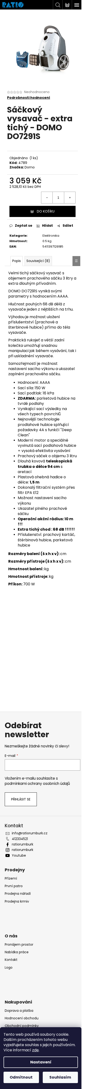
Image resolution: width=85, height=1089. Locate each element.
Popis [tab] (16, 260)
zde (35, 1050)
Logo (9, 967)
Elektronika (50, 235)
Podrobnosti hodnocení (28, 97)
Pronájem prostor (19, 944)
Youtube (19, 855)
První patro (14, 886)
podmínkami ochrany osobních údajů (37, 783)
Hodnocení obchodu (21, 1018)
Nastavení (40, 1062)
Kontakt (11, 959)
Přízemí (11, 878)
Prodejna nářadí (18, 893)
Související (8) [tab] (38, 260)
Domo (30, 167)
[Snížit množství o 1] (47, 197)
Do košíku (46, 211)
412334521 (20, 838)
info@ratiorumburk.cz (29, 833)
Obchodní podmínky (22, 1025)
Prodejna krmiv (17, 901)
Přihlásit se (20, 799)
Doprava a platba (19, 1010)
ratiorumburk (22, 844)
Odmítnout (21, 1077)
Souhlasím (60, 1077)
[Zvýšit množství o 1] (69, 197)
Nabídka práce (17, 952)
